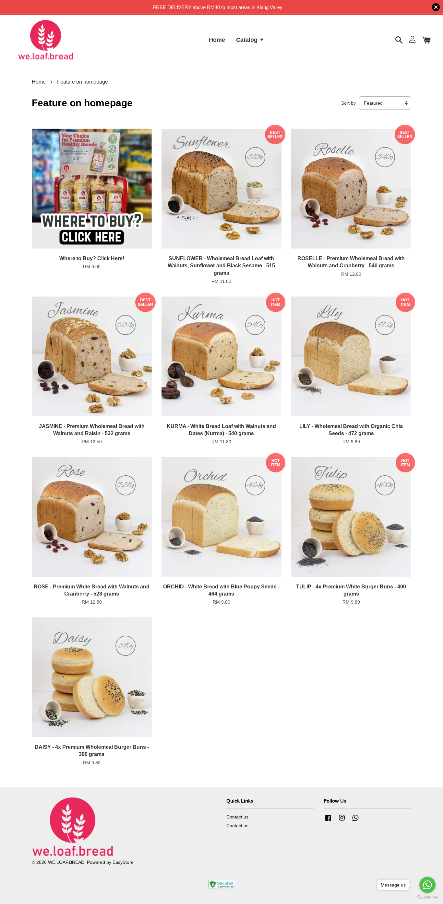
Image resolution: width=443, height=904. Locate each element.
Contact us (237, 817)
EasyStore (123, 862)
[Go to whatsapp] (427, 885)
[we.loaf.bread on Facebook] (328, 820)
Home (217, 39)
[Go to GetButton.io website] (427, 897)
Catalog (247, 39)
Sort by (348, 103)
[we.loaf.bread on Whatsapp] (355, 820)
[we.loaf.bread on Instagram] (341, 820)
